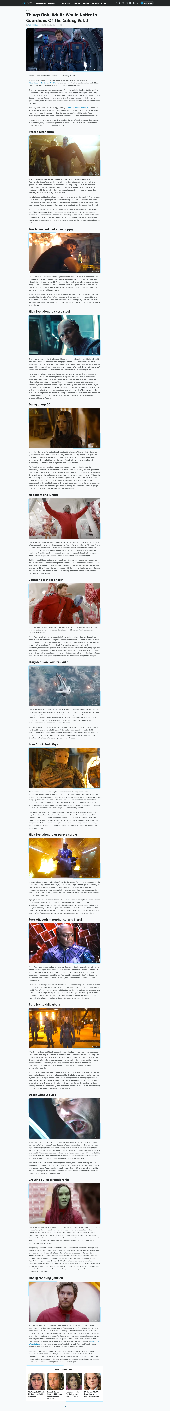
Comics (86, 3)
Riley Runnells (33, 25)
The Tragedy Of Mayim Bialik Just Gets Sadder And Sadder (36, 1394)
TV (58, 3)
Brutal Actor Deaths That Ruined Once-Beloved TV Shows (72, 1394)
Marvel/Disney (95, 174)
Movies (51, 3)
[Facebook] (116, 3)
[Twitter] (123, 3)
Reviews (95, 3)
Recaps (77, 3)
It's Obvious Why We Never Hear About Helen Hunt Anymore (91, 1394)
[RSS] (137, 3)
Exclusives (41, 3)
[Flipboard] (130, 3)
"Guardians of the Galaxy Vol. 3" (42, 83)
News (103, 3)
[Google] (134, 3)
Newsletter (148, 3)
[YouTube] (120, 3)
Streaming (67, 3)
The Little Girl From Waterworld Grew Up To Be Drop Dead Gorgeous (54, 1395)
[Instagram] (127, 3)
